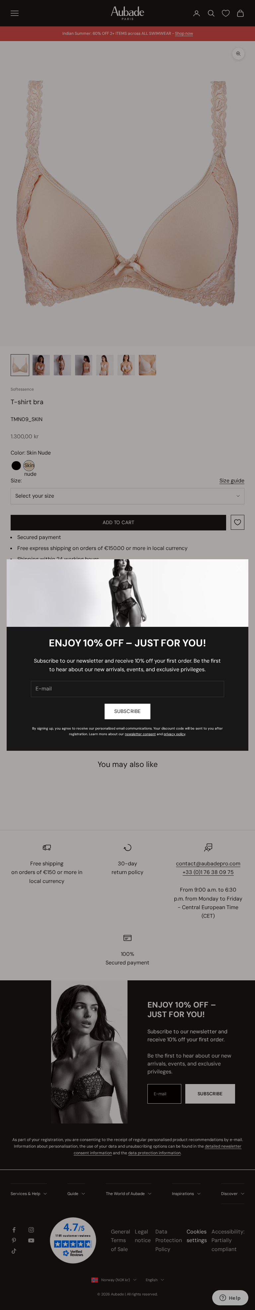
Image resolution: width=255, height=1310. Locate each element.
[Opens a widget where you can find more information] (230, 1298)
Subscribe (127, 711)
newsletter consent (140, 734)
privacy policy (174, 734)
